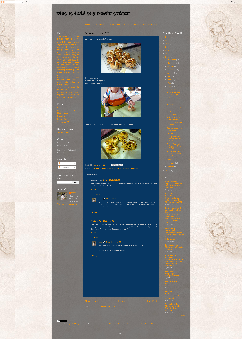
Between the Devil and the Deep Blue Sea (173, 210)
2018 (167, 37)
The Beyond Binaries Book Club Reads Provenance (172, 308)
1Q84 (59, 37)
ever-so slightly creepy (66, 55)
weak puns (75, 95)
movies (76, 67)
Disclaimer (99, 25)
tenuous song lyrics (130, 169)
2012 (167, 57)
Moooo (72, 39)
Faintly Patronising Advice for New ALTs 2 (174, 146)
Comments (65, 167)
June (169, 80)
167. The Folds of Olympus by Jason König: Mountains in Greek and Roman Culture (172, 218)
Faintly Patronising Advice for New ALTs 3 (174, 139)
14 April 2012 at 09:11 (114, 199)
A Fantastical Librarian (170, 256)
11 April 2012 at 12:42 (105, 221)
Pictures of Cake (150, 25)
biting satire (62, 50)
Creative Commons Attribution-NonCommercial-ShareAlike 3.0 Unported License (134, 324)
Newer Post (91, 301)
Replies (97, 194)
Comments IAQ (63, 122)
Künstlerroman (173, 104)
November (171, 63)
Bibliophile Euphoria (172, 276)
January (170, 166)
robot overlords (72, 79)
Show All (182, 315)
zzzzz (74, 97)
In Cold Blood (172, 89)
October (170, 66)
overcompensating (64, 70)
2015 (167, 47)
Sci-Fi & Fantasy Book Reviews (172, 195)
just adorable (74, 60)
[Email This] (112, 165)
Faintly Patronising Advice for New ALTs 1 (174, 154)
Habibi (169, 98)
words (64, 97)
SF (64, 42)
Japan (136, 25)
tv (66, 92)
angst (59, 45)
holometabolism (67, 57)
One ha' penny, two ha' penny (174, 129)
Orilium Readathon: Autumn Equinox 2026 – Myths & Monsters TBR (174, 200)
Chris (93, 221)
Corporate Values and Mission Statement (66, 112)
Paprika (170, 133)
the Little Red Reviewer (171, 283)
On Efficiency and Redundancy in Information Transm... (174, 111)
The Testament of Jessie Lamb (174, 118)
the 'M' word (69, 87)
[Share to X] (116, 165)
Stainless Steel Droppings (171, 273)
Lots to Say (169, 286)
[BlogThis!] (114, 165)
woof (59, 97)
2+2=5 (64, 37)
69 (168, 101)
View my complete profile (67, 204)
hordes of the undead (104, 169)
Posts (62, 163)
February (171, 163)
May (169, 83)
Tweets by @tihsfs (64, 132)
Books (126, 25)
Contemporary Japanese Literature (173, 183)
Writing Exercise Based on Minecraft (173, 297)
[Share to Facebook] (119, 165)
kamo (96, 165)
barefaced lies (74, 47)
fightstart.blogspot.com (77, 324)
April (169, 86)
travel (70, 90)
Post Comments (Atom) (105, 306)
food (59, 57)
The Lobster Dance (173, 304)
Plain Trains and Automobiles (173, 93)
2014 (167, 50)
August (170, 73)
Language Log (171, 245)
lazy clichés (62, 62)
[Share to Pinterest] (121, 165)
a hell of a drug (73, 42)
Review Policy (114, 25)
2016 (167, 44)
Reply (93, 189)
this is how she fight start (93, 13)
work (70, 97)
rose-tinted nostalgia (66, 82)
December (171, 60)
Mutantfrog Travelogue (170, 230)
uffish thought (74, 92)
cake (93, 169)
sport (59, 87)
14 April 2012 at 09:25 (115, 242)
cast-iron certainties (72, 52)
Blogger (126, 334)
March (170, 160)
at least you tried (69, 45)
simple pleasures (72, 85)
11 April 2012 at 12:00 (111, 180)
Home (87, 25)
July (169, 76)
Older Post (151, 301)
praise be (118, 169)
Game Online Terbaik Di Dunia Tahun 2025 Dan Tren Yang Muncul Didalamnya (174, 262)
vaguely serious (63, 95)
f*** (78, 55)
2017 (167, 40)
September (172, 70)
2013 (167, 53)
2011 (167, 171)
